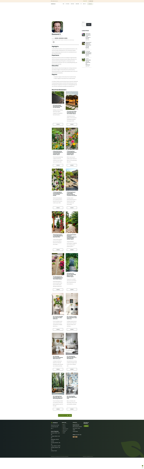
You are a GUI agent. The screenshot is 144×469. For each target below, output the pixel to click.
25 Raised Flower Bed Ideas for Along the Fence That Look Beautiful (88, 45)
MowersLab (53, 3)
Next (70, 415)
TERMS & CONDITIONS (65, 428)
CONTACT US (64, 427)
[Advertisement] (72, 11)
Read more (58, 124)
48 (67, 415)
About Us (64, 424)
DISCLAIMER (64, 431)
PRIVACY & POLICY (65, 430)
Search (83, 22)
